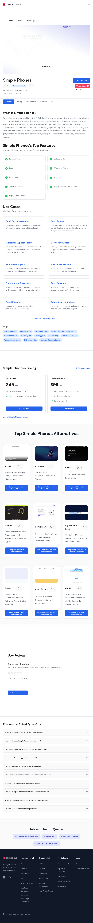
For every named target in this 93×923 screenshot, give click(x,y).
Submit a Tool (63, 864)
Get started (24, 409)
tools (20, 20)
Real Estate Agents (15, 264)
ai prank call (49, 836)
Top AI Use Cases (46, 891)
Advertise (61, 876)
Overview (8, 102)
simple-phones (33, 20)
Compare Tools (64, 881)
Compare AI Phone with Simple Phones (46, 488)
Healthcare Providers (62, 264)
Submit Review (18, 693)
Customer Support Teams (19, 242)
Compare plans (84, 368)
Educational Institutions (63, 302)
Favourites (62, 886)
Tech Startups (58, 283)
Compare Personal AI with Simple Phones (46, 551)
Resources (25, 869)
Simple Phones (17, 80)
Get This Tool (81, 80)
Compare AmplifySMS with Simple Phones (46, 613)
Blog (22, 878)
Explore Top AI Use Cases (45, 318)
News (23, 864)
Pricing (19, 102)
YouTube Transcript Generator (25, 899)
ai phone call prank (69, 836)
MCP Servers (44, 878)
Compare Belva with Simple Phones (16, 613)
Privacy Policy (81, 864)
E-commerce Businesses (18, 283)
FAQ (52, 102)
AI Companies (44, 864)
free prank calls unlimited (26, 836)
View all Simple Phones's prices (15, 417)
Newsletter (25, 873)
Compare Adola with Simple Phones (16, 488)
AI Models (43, 873)
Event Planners (13, 302)
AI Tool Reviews (27, 883)
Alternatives (31, 102)
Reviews (43, 102)
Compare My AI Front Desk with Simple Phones (76, 551)
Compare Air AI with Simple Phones (76, 613)
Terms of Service (82, 869)
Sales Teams (57, 221)
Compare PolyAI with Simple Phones (16, 551)
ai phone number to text (46, 843)
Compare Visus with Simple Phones (76, 488)
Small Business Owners (17, 221)
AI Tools (42, 869)
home (11, 20)
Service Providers (60, 242)
